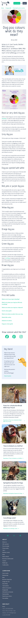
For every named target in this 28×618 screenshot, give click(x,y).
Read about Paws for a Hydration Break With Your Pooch (12, 420)
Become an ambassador (7, 558)
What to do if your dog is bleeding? (11, 299)
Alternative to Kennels (7, 592)
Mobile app (4, 562)
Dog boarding (5, 594)
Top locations (5, 585)
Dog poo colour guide (7, 324)
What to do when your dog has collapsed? (12, 307)
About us (4, 542)
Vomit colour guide (6, 310)
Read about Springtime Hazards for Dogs (12, 493)
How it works (7, 376)
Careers (4, 560)
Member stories (6, 552)
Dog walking (5, 598)
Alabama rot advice (7, 320)
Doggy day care (6, 581)
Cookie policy (5, 564)
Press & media (5, 546)
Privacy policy (5, 548)
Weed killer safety (6, 317)
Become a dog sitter (7, 579)
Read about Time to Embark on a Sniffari (12, 458)
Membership (5, 575)
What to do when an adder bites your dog (12, 314)
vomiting (7, 258)
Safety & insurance (6, 587)
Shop (3, 554)
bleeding (4, 118)
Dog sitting (5, 583)
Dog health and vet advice (19, 8)
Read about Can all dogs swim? (10, 528)
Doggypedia (8, 8)
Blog (3, 577)
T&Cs (3, 550)
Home (2, 8)
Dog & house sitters (7, 596)
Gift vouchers (5, 544)
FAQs (3, 606)
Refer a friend (5, 556)
